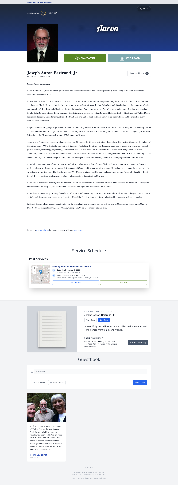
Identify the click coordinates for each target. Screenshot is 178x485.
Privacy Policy (82, 474)
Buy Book (104, 320)
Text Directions (76, 282)
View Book (90, 320)
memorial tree (42, 229)
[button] (40, 272)
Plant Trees (123, 282)
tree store (78, 229)
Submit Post (140, 382)
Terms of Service (95, 474)
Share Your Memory (138, 342)
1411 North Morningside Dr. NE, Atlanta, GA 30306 (77, 278)
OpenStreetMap (91, 478)
